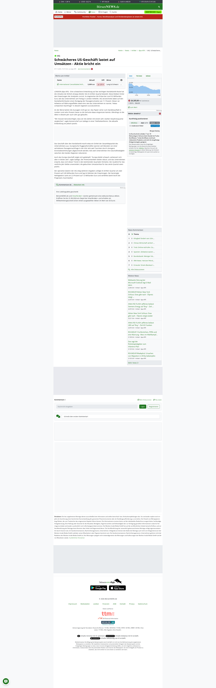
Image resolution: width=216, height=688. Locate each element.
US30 (86, 2)
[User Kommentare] (5, 681)
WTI (105, 2)
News (127, 50)
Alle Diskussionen (137, 269)
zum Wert (133, 107)
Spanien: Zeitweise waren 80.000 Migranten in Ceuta (153, 252)
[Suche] (159, 7)
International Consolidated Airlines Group (72, 84)
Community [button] (81, 12)
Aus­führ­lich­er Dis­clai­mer (77, 538)
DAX (65, 2)
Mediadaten (85, 604)
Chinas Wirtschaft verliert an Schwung (148, 243)
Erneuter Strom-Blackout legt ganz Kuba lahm (151, 265)
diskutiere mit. (79, 185)
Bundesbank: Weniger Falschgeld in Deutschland (152, 256)
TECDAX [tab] (139, 76)
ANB (114, 604)
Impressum (72, 604)
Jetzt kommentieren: (84, 69)
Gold (125, 2)
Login (143, 407)
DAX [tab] (130, 76)
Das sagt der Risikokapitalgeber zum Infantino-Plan (137, 344)
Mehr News (132, 363)
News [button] (93, 12)
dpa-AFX (142, 50)
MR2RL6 (134, 123)
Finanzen (105, 604)
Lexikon (96, 604)
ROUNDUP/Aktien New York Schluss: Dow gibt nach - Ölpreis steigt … (140, 294)
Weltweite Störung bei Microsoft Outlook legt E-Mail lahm (139, 282)
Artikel (134, 50)
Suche (114, 12)
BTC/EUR (148, 2)
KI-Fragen (104, 12)
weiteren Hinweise (134, 150)
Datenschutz (142, 604)
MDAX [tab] (148, 76)
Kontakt (123, 604)
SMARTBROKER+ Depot (153, 12)
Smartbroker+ (77, 196)
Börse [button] (69, 12)
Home (60, 12)
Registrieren (153, 407)
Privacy (131, 604)
